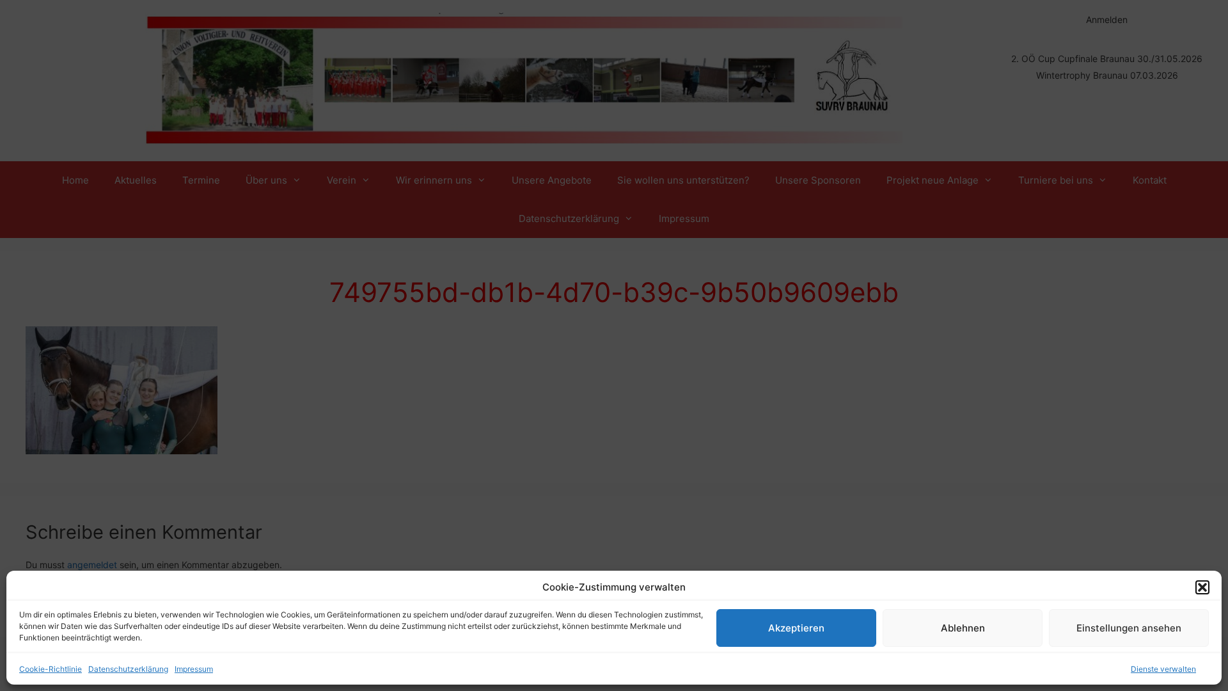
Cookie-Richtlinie (50, 669)
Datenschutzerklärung (128, 669)
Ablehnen (963, 628)
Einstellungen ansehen (1128, 628)
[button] (1202, 587)
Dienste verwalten (1163, 669)
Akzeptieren (796, 628)
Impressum (194, 669)
